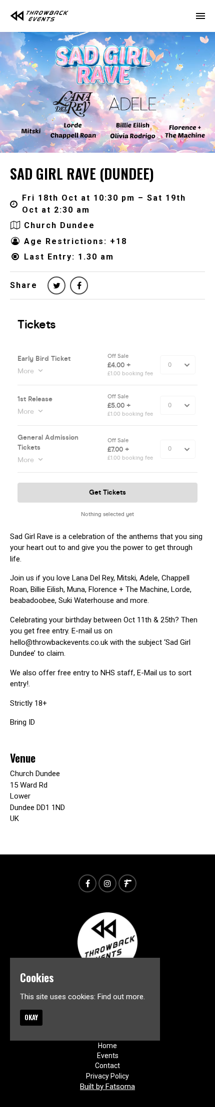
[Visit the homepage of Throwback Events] (39, 16)
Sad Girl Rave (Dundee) (82, 173)
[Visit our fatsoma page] (127, 883)
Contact (107, 1066)
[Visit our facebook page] (79, 285)
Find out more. (121, 996)
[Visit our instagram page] (107, 883)
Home (107, 1046)
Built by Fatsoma (107, 1086)
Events (107, 1056)
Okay (31, 1017)
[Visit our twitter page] (57, 285)
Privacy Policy (107, 1076)
